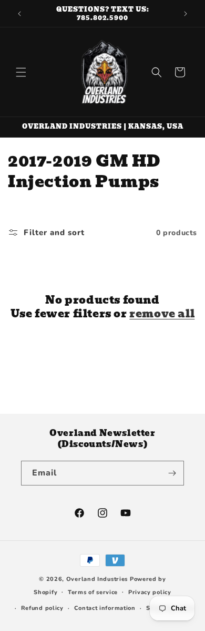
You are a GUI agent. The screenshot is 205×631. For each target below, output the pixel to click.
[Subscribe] (171, 473)
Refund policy (42, 608)
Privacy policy (149, 592)
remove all (161, 314)
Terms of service (93, 592)
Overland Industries (97, 579)
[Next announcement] (185, 13)
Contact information (105, 608)
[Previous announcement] (19, 13)
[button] (21, 72)
